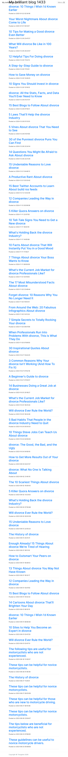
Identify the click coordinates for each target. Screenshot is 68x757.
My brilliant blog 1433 (11, 2)
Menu (60, 2)
